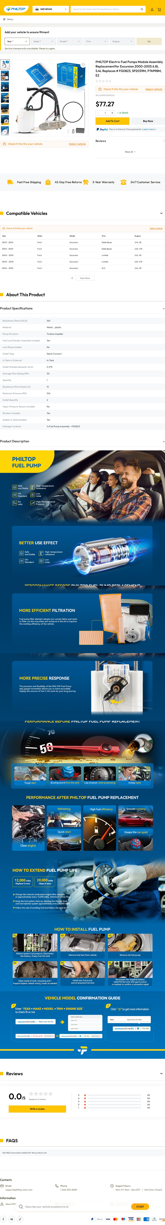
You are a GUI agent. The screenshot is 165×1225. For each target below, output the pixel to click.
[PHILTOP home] (16, 9)
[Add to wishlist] (83, 65)
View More (85, 278)
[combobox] (17, 41)
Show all (129, 151)
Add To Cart (112, 121)
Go (149, 41)
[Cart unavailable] (159, 9)
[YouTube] (11, 1219)
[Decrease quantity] (98, 112)
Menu (10, 19)
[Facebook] (3, 1219)
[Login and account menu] (152, 9)
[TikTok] (20, 1219)
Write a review (37, 1108)
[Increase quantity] (112, 112)
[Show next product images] (5, 132)
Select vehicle (77, 144)
